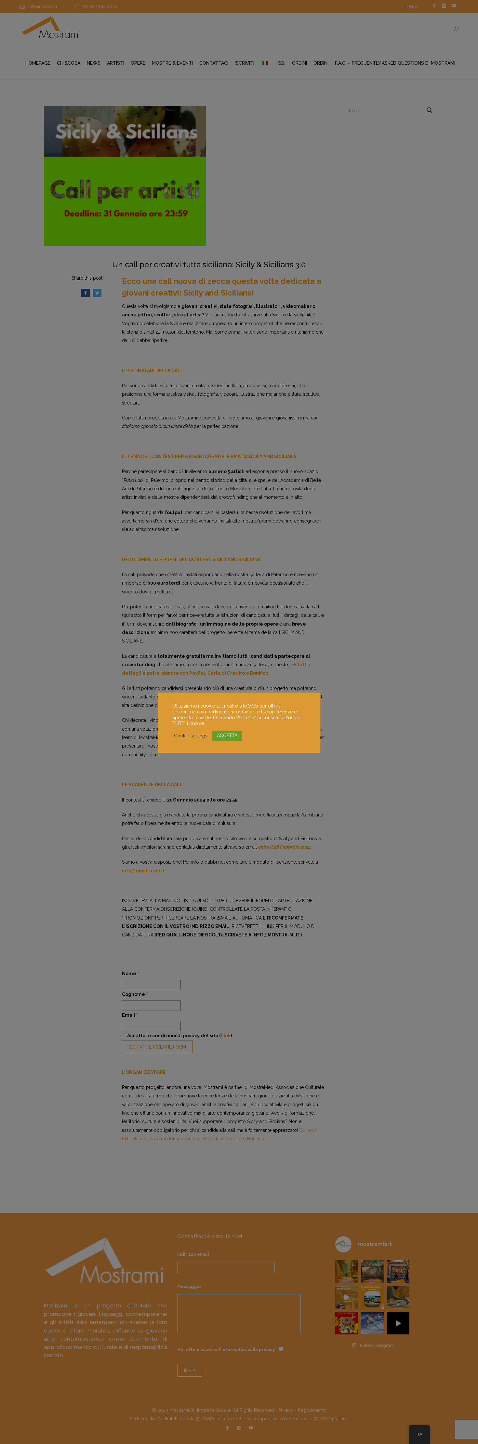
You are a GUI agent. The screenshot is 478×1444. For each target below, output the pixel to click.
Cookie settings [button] (190, 735)
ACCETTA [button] (227, 735)
